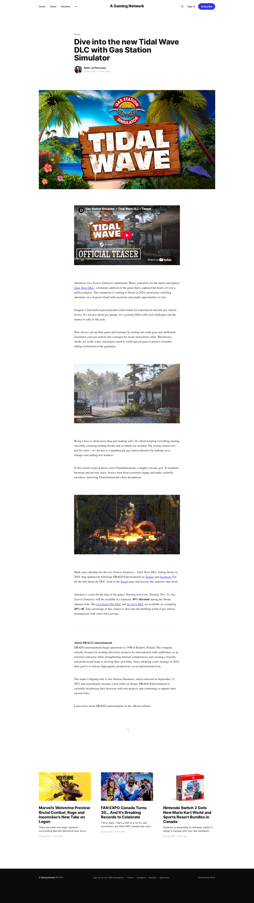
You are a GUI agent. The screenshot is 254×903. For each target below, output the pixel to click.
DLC (84, 288)
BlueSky (152, 877)
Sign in (191, 6)
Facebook (165, 577)
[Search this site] (182, 6)
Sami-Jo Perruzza (95, 67)
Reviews (65, 6)
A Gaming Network (127, 6)
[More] (76, 6)
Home (42, 6)
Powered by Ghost (206, 877)
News (53, 6)
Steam (124, 581)
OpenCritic (164, 877)
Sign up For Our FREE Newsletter (108, 877)
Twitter (149, 577)
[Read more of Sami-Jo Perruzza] (78, 70)
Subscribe (206, 6)
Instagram (141, 877)
